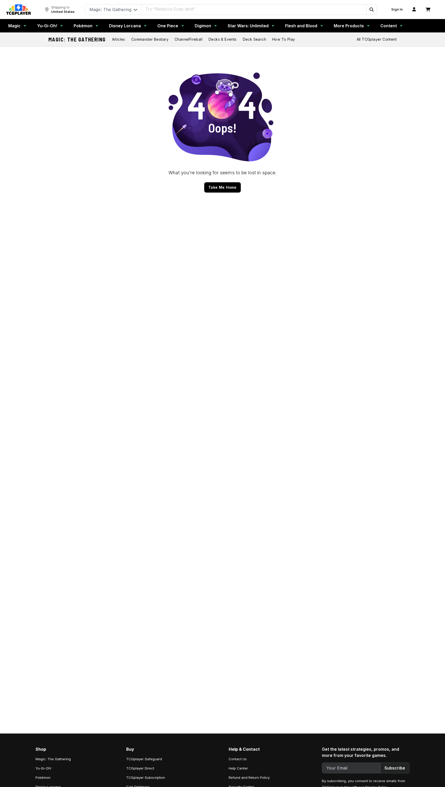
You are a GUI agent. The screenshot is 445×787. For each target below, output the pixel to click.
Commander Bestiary (149, 39)
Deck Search (254, 39)
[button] (371, 9)
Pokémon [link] (43, 777)
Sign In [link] (397, 9)
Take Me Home (222, 187)
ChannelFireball (188, 39)
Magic (14, 25)
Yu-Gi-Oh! (47, 25)
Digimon (203, 25)
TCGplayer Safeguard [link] (144, 759)
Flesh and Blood (301, 25)
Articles (118, 39)
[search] (254, 9)
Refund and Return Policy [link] (249, 777)
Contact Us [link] (238, 759)
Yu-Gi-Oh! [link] (43, 768)
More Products (349, 25)
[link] (18, 9)
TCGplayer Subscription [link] (145, 777)
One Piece (167, 25)
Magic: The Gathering (77, 39)
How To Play (283, 39)
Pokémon (83, 25)
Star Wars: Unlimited (248, 25)
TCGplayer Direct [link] (140, 768)
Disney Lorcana (125, 25)
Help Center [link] (238, 768)
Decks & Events (223, 39)
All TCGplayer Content (377, 39)
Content (388, 25)
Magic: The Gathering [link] (53, 759)
